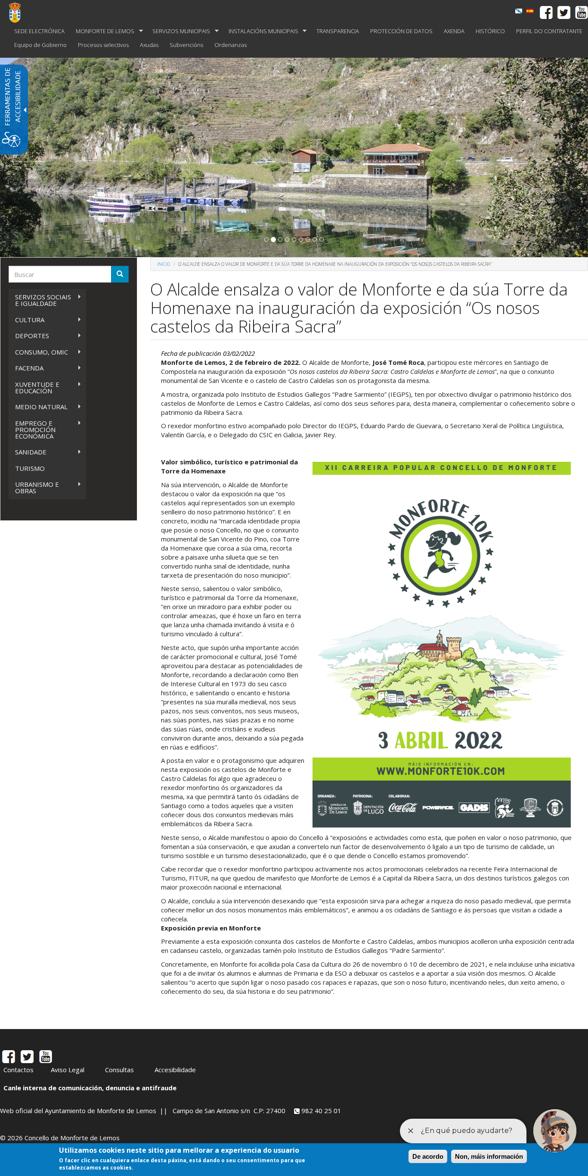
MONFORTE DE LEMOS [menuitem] (102, 31)
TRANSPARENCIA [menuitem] (337, 31)
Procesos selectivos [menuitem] (103, 45)
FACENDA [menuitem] (26, 368)
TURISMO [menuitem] (30, 468)
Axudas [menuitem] (149, 45)
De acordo (427, 1156)
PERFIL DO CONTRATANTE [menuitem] (549, 31)
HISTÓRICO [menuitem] (490, 31)
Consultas (119, 1069)
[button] (266, 239)
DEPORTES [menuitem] (29, 335)
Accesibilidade (175, 1069)
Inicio (163, 264)
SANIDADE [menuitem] (27, 452)
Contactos (18, 1069)
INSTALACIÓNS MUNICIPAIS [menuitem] (260, 31)
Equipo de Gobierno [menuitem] (40, 45)
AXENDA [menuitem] (454, 31)
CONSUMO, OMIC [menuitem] (38, 352)
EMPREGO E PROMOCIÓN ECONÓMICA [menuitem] (32, 429)
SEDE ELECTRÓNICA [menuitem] (39, 31)
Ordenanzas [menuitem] (230, 45)
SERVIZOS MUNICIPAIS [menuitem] (178, 31)
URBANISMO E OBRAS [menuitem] (34, 487)
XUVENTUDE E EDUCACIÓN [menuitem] (34, 387)
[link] (518, 11)
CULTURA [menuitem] (26, 319)
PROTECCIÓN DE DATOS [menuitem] (401, 31)
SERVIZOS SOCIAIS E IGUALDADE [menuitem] (40, 300)
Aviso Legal (67, 1069)
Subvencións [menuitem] (186, 45)
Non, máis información (489, 1156)
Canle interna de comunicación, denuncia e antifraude (89, 1087)
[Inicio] (18, 12)
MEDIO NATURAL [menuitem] (38, 406)
